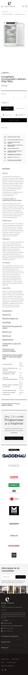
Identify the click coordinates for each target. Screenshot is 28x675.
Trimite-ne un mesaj (7, 623)
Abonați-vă (21, 576)
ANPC (2, 662)
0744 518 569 (5, 620)
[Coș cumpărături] (26, 6)
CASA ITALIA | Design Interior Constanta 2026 (11, 607)
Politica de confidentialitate (7, 665)
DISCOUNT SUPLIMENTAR (7, 14)
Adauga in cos (20, 108)
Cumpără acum (7, 108)
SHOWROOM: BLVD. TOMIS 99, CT (14, 154)
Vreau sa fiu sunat (14, 120)
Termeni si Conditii (11, 662)
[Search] (26, 11)
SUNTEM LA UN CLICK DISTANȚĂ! (14, 160)
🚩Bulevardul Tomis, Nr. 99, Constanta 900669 (11, 625)
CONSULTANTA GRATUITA (20, 14)
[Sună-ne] (23, 6)
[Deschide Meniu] (2, 6)
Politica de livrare (5, 659)
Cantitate (3, 93)
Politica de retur (15, 659)
